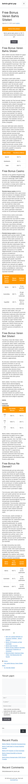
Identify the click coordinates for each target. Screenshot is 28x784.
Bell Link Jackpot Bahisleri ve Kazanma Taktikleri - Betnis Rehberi (14, 638)
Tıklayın (14, 41)
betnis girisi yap (9, 4)
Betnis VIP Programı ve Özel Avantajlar (13, 750)
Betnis (6, 661)
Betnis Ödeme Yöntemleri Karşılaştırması (14, 744)
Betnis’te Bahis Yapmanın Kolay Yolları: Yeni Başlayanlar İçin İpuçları (15, 654)
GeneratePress (14, 780)
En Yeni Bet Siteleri (9, 667)
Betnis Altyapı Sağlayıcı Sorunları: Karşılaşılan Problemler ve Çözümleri (15, 649)
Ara (3, 728)
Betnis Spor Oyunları (12, 645)
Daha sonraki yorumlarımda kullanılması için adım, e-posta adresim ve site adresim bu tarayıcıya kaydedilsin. (14, 712)
